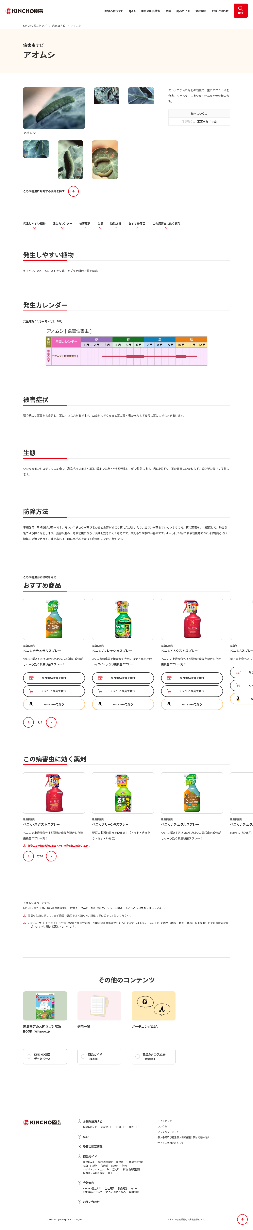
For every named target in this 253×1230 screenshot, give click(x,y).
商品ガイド (183, 11)
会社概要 (109, 1188)
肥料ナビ (121, 1127)
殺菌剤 (104, 1165)
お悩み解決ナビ (114, 11)
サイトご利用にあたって (170, 1143)
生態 (100, 223)
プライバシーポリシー (169, 1132)
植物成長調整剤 (131, 1169)
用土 (110, 1173)
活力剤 (115, 1169)
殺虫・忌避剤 (90, 1165)
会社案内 (201, 11)
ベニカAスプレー (173, 650)
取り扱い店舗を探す (54, 678)
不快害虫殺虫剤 (135, 1162)
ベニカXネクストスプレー (110, 650)
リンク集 (162, 1126)
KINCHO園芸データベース (42, 1056)
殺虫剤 (119, 1162)
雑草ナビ (134, 1127)
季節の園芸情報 (150, 11)
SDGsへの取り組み (115, 1192)
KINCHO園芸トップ (35, 25)
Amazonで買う (54, 704)
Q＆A (132, 11)
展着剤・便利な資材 (93, 1173)
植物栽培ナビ (90, 1127)
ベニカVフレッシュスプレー (43, 650)
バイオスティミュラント (96, 1169)
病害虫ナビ (58, 25)
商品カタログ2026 (154, 1056)
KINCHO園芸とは (92, 1188)
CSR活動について (92, 1192)
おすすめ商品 (137, 223)
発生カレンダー (62, 223)
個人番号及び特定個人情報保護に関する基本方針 (184, 1137)
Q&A (86, 1137)
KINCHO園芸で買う (54, 691)
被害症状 (84, 223)
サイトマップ (165, 1121)
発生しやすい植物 (34, 223)
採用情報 (134, 1192)
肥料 (124, 1165)
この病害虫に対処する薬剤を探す (44, 191)
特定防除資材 (105, 1162)
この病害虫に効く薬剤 (166, 223)
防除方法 (115, 223)
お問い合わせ (220, 11)
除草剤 (114, 1165)
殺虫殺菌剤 (89, 1162)
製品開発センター (127, 1188)
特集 (168, 11)
